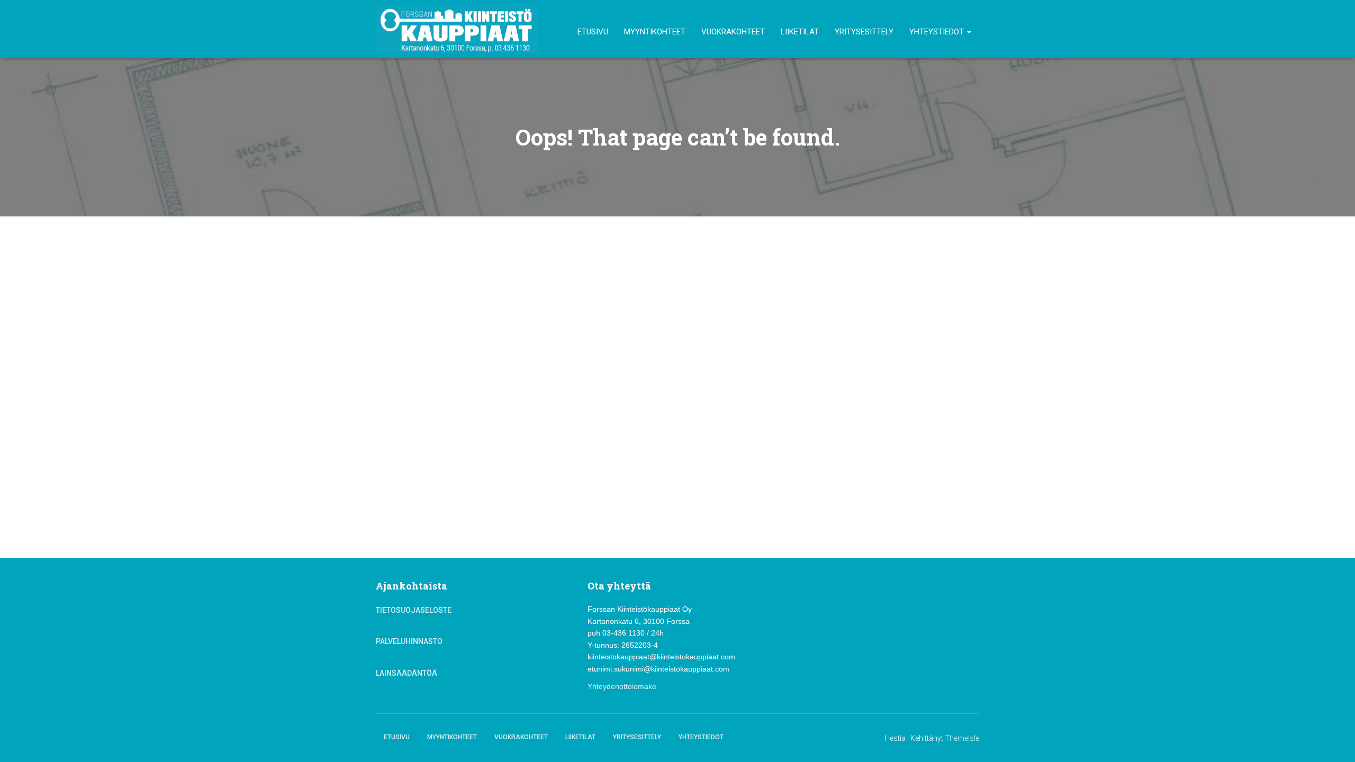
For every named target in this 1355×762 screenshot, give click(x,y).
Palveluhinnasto (409, 641)
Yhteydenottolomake (622, 686)
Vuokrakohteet (733, 32)
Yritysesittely (864, 32)
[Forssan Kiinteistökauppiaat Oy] (457, 29)
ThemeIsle (962, 738)
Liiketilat (800, 32)
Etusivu (592, 32)
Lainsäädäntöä (406, 673)
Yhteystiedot (937, 32)
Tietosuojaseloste (413, 610)
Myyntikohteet (654, 32)
